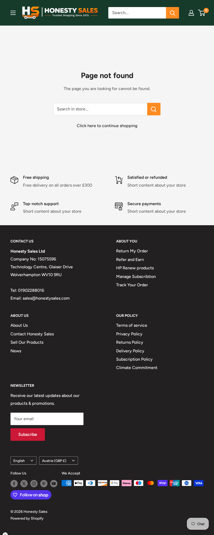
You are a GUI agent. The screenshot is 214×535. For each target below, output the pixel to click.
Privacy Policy (129, 333)
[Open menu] (13, 13)
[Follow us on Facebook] (14, 483)
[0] (202, 13)
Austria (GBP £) (54, 461)
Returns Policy (129, 342)
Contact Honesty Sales (32, 333)
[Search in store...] (153, 109)
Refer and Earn (130, 259)
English (19, 461)
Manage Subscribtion (136, 276)
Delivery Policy (130, 350)
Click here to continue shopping (107, 125)
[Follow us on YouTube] (53, 483)
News (15, 350)
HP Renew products (135, 267)
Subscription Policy (134, 359)
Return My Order (132, 250)
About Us (19, 325)
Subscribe (27, 434)
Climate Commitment (136, 367)
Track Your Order (132, 284)
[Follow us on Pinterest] (43, 483)
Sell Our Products (26, 342)
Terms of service (131, 325)
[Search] (172, 13)
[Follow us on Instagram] (34, 483)
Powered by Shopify (27, 518)
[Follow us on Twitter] (24, 483)
